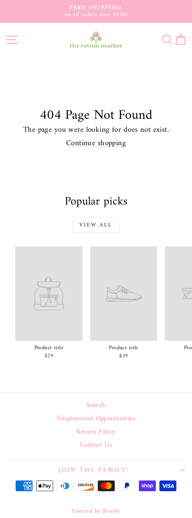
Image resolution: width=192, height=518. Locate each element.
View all (95, 225)
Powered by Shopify (96, 511)
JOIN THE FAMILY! (93, 470)
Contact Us (96, 445)
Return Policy (96, 432)
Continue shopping (96, 143)
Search (96, 405)
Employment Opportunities (96, 419)
